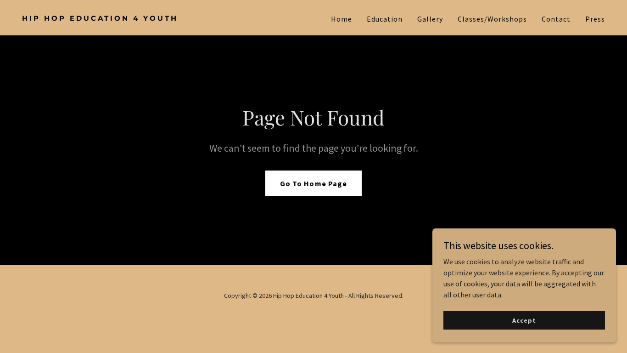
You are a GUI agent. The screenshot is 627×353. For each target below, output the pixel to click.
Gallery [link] (430, 18)
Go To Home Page (313, 183)
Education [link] (385, 18)
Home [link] (341, 18)
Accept (524, 320)
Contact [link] (556, 18)
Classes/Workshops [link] (492, 18)
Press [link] (595, 18)
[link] (164, 18)
